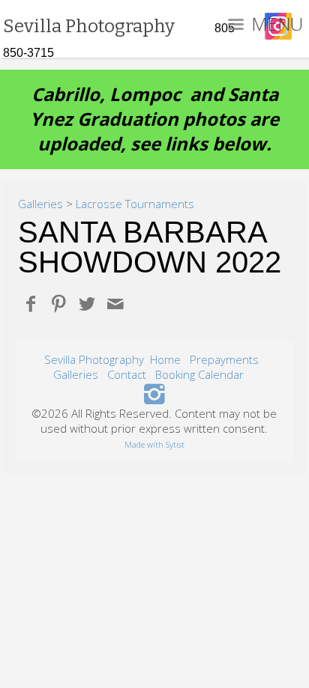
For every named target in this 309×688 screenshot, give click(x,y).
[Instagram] (155, 393)
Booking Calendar (199, 374)
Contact (126, 374)
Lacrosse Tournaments (135, 203)
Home (165, 359)
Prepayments (224, 359)
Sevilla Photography (94, 359)
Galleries (40, 203)
